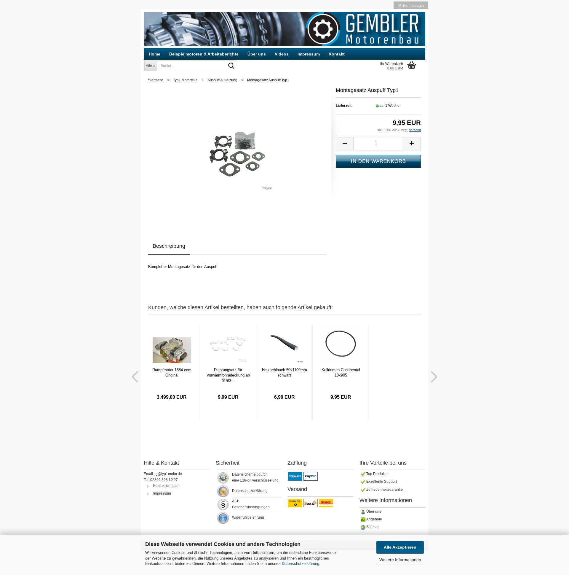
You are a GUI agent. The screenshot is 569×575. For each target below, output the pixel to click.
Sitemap (373, 527)
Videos (282, 54)
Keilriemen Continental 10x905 (341, 373)
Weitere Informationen (400, 559)
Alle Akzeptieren (400, 547)
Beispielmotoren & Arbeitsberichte (204, 54)
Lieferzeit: (344, 106)
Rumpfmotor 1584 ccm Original (171, 373)
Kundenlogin (412, 6)
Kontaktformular (166, 486)
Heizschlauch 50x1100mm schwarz (284, 373)
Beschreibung (169, 246)
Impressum (309, 54)
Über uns (256, 54)
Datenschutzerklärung (300, 563)
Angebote (374, 519)
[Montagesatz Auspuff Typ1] (237, 154)
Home (154, 54)
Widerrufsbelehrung (248, 517)
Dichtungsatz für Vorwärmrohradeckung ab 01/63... (228, 375)
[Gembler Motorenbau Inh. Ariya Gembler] (284, 29)
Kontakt (337, 54)
